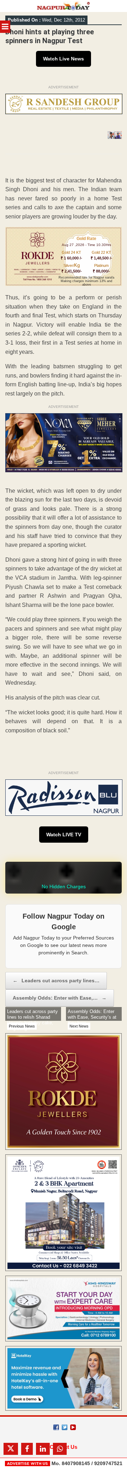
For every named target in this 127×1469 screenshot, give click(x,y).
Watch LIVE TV (63, 834)
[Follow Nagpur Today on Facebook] (56, 1427)
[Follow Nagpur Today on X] (64, 1427)
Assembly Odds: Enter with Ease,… (60, 998)
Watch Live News (63, 59)
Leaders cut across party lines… (56, 980)
